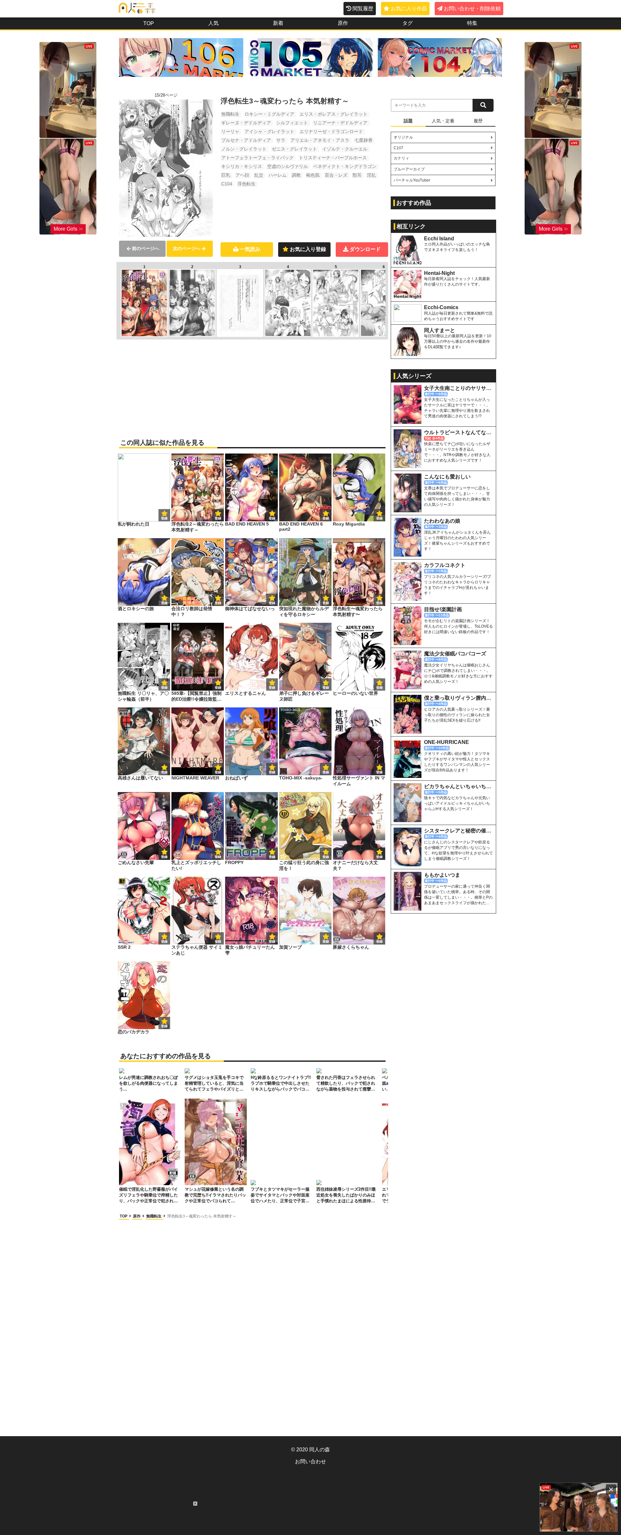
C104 (226, 183)
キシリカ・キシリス (241, 166)
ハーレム (277, 175)
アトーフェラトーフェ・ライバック (257, 157)
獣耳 (357, 175)
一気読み (250, 249)
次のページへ (186, 248)
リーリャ (230, 131)
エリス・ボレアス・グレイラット (333, 114)
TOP (148, 23)
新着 (278, 23)
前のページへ (145, 248)
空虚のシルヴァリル (287, 166)
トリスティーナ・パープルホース (333, 157)
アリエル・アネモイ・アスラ (319, 140)
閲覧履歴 (363, 8)
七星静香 (363, 140)
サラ (280, 140)
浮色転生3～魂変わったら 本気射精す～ (201, 1216)
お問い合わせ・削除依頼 (472, 8)
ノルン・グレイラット (244, 148)
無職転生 (230, 114)
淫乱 (371, 175)
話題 (408, 120)
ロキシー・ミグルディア (269, 114)
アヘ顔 (242, 175)
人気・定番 (443, 120)
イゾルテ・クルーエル (344, 148)
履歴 (478, 120)
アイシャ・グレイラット (269, 131)
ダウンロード (365, 249)
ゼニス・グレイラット (294, 148)
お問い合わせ (310, 1461)
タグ (407, 23)
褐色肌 (313, 175)
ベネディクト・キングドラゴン (344, 166)
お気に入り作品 (409, 8)
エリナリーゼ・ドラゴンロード (331, 131)
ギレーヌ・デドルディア (246, 122)
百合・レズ (336, 175)
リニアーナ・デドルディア (340, 122)
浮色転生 (246, 183)
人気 (213, 23)
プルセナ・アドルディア (246, 140)
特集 (472, 23)
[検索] (483, 105)
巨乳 (225, 175)
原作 (343, 23)
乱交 (258, 175)
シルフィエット (292, 122)
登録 (218, 518)
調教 (296, 175)
